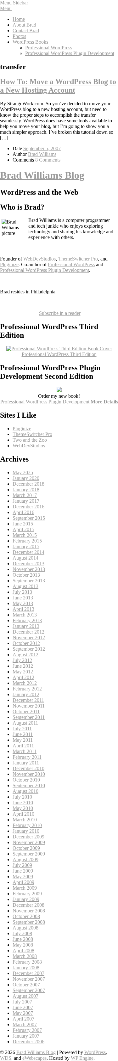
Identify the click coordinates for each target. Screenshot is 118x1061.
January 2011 (26, 762)
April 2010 (23, 814)
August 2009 (25, 859)
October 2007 (26, 984)
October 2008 (26, 916)
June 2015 (23, 523)
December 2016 (28, 506)
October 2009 (26, 848)
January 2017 (26, 501)
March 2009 (25, 888)
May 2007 (23, 1013)
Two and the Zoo (30, 440)
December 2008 (28, 905)
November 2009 (29, 842)
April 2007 (23, 1018)
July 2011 (22, 728)
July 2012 (22, 660)
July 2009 (22, 865)
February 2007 (27, 1030)
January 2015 (26, 546)
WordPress (95, 1052)
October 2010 (26, 779)
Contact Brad (26, 30)
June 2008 (23, 939)
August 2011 (25, 723)
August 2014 (25, 558)
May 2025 (23, 472)
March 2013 (25, 614)
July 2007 (22, 1001)
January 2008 (26, 967)
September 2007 (29, 990)
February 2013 (27, 620)
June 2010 (23, 802)
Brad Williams (42, 154)
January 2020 (26, 478)
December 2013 (28, 563)
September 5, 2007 (42, 148)
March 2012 (25, 683)
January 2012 (26, 694)
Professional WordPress (48, 47)
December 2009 (28, 836)
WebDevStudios (39, 258)
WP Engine (82, 1058)
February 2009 (27, 893)
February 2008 (27, 962)
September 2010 (29, 785)
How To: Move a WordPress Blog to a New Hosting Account (58, 85)
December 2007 (28, 973)
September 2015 (29, 518)
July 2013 (22, 592)
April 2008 (23, 950)
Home (19, 19)
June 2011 (23, 734)
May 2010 (23, 808)
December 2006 (28, 1041)
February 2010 (27, 825)
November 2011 (29, 705)
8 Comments (47, 160)
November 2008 (29, 910)
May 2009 (23, 876)
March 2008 (25, 956)
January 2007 (26, 1036)
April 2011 (23, 745)
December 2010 (28, 768)
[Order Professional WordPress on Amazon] (59, 348)
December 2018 (28, 484)
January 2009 (26, 899)
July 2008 (22, 933)
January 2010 (26, 831)
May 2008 (23, 945)
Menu (6, 2)
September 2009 (29, 853)
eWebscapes (34, 1058)
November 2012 (29, 637)
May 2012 (23, 671)
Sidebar (20, 2)
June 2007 (23, 1007)
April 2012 (23, 677)
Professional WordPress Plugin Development (69, 53)
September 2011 (29, 717)
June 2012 (23, 666)
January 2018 (26, 489)
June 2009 (23, 871)
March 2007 (25, 1024)
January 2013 (26, 626)
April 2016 (23, 512)
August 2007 (25, 996)
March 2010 (25, 819)
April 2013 (23, 609)
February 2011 (27, 757)
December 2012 (28, 632)
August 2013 (25, 586)
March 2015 (25, 535)
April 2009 (23, 882)
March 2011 (25, 751)
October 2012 (26, 643)
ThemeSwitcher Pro (78, 258)
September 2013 (29, 580)
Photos (19, 36)
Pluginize (9, 264)
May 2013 (23, 603)
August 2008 (25, 927)
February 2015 (27, 540)
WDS (5, 1058)
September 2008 (29, 922)
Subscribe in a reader (60, 313)
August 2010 (25, 791)
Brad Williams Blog (42, 175)
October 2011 (26, 711)
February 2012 (27, 688)
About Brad (24, 25)
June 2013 (23, 597)
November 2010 (29, 774)
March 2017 (25, 495)
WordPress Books (30, 42)
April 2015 (23, 529)
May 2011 (23, 740)
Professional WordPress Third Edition (59, 354)
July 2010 (22, 797)
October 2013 (26, 575)
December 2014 (28, 552)
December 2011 (28, 700)
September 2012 (29, 649)
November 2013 (29, 569)
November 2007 (29, 979)
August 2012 (25, 654)
